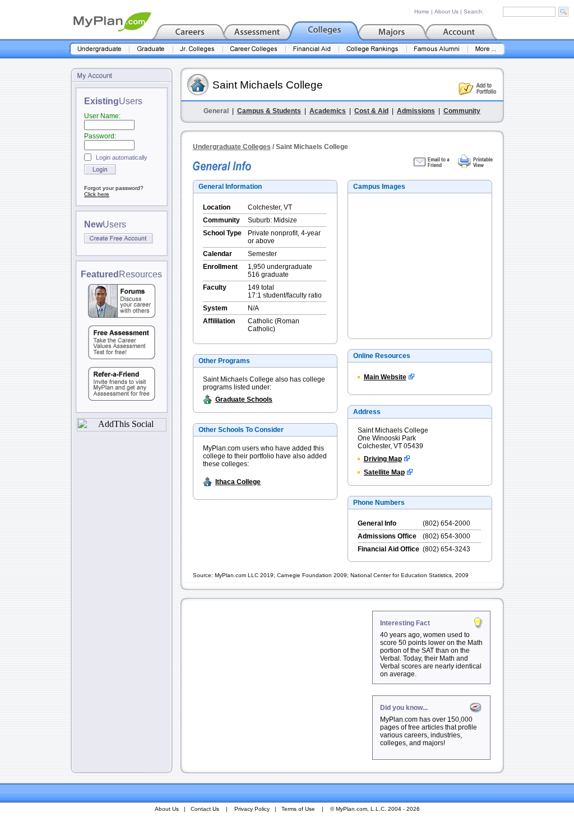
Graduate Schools (243, 399)
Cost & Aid (371, 111)
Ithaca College (238, 482)
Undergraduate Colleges (232, 147)
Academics (327, 111)
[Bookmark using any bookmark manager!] (121, 428)
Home (421, 11)
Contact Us (205, 809)
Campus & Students (269, 111)
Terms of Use (298, 809)
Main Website (385, 377)
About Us (446, 11)
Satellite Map (384, 472)
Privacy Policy (252, 809)
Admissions (416, 111)
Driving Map (383, 459)
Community (461, 111)
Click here (96, 194)
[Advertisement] (277, 681)
